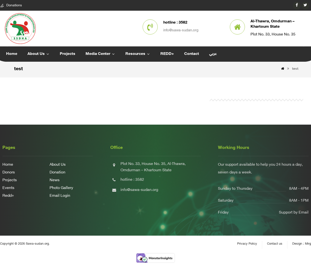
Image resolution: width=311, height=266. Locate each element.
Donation (57, 172)
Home (7, 165)
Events (8, 188)
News (55, 180)
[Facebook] (297, 5)
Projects (9, 180)
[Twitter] (305, 5)
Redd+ (8, 196)
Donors (8, 172)
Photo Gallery (61, 188)
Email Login (60, 196)
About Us (58, 165)
